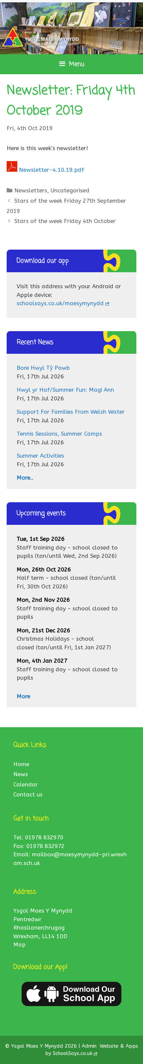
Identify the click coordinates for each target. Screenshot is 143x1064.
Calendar (25, 784)
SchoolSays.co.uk (72, 1053)
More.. (25, 477)
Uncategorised (70, 190)
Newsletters (30, 190)
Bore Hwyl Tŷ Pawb (43, 367)
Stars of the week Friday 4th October (65, 221)
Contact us (28, 794)
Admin (90, 1046)
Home (21, 764)
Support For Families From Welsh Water (71, 411)
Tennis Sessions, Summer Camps (59, 433)
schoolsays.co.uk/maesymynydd (60, 303)
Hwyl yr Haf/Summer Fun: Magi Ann (65, 389)
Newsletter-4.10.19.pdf (51, 169)
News (20, 774)
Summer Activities (40, 455)
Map (19, 944)
